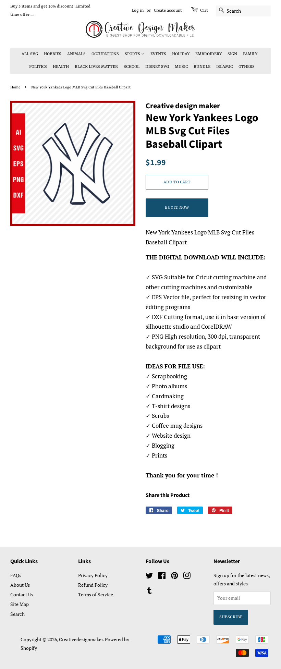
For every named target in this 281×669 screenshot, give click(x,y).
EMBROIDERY (208, 54)
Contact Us (21, 594)
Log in (138, 10)
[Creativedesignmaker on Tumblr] (149, 591)
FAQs (15, 575)
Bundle (202, 66)
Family (250, 54)
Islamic (224, 66)
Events (158, 54)
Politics (38, 66)
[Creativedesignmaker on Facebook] (162, 576)
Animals (76, 54)
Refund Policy (93, 585)
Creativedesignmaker (81, 639)
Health (61, 66)
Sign (232, 54)
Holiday (181, 54)
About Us (20, 585)
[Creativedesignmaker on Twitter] (149, 576)
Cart (204, 10)
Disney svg (157, 66)
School (131, 66)
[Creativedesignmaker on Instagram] (187, 576)
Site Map (19, 604)
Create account (168, 10)
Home (15, 87)
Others (247, 66)
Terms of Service (95, 594)
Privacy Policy (93, 575)
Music (181, 66)
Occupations (105, 54)
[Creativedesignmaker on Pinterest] (174, 576)
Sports (133, 54)
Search (17, 614)
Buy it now (177, 207)
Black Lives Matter (96, 66)
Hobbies (52, 54)
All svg (30, 54)
